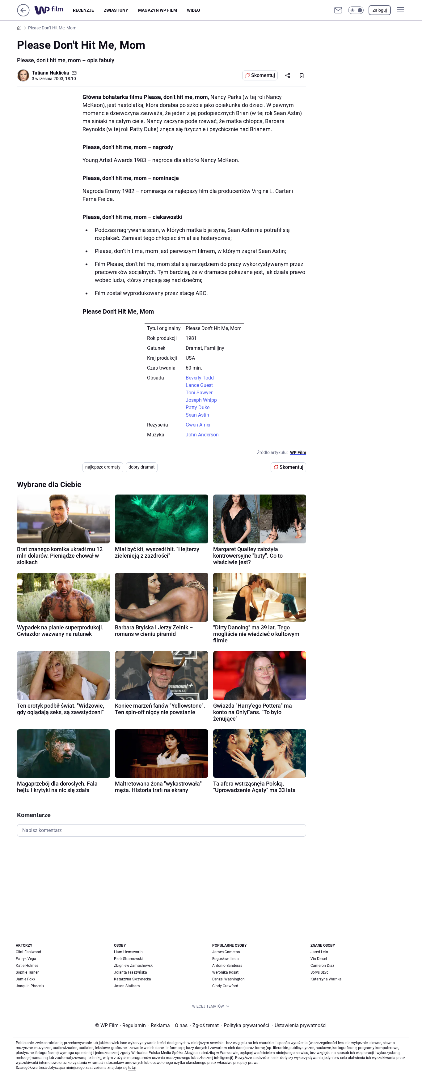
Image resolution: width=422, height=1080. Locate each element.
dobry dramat (142, 467)
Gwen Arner (198, 425)
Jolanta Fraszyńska (130, 972)
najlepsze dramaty (102, 467)
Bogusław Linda (225, 959)
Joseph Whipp (201, 400)
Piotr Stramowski (128, 959)
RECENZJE (83, 10)
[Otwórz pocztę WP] (338, 10)
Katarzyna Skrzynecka (132, 979)
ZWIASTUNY (116, 10)
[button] (356, 10)
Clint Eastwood (28, 952)
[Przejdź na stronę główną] (23, 15)
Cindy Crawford (225, 986)
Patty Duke (197, 407)
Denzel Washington (228, 979)
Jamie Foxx (25, 979)
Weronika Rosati (225, 972)
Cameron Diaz (322, 965)
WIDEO (193, 10)
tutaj (132, 1067)
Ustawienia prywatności (299, 1025)
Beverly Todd (200, 378)
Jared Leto (319, 952)
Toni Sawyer (199, 393)
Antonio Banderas (227, 965)
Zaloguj (380, 10)
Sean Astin (197, 415)
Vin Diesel (318, 959)
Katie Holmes (27, 965)
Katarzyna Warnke (325, 979)
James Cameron (226, 952)
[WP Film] (53, 10)
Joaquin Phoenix (30, 986)
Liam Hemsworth (128, 952)
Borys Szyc (319, 972)
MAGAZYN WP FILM (157, 10)
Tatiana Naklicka (50, 73)
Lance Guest (199, 385)
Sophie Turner (27, 972)
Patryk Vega (26, 959)
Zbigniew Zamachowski (134, 965)
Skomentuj (263, 75)
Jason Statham (127, 986)
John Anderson (202, 435)
